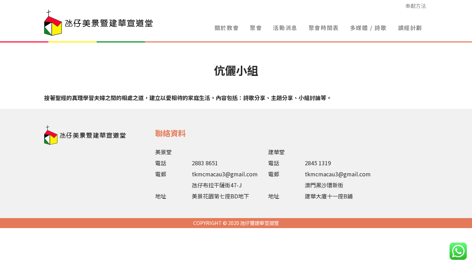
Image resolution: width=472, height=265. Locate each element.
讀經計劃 (410, 27)
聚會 (256, 27)
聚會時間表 (324, 27)
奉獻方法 (415, 5)
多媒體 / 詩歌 (368, 27)
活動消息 (285, 27)
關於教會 (227, 27)
